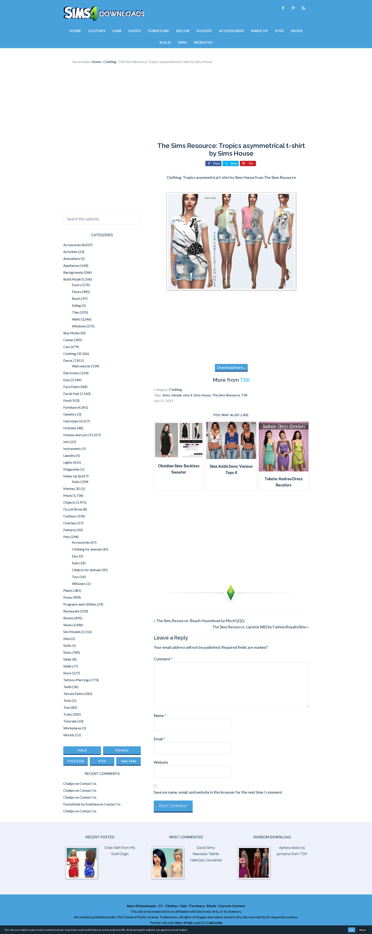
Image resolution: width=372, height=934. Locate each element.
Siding (76, 305)
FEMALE (122, 750)
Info (66, 442)
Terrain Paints (73, 694)
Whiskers (79, 583)
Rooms (68, 618)
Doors (76, 285)
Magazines (71, 469)
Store (67, 673)
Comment (163, 658)
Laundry (69, 455)
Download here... (231, 367)
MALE (82, 750)
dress (166, 395)
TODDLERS (75, 761)
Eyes (66, 380)
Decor (68, 360)
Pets (66, 537)
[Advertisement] (186, 103)
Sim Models (72, 632)
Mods (67, 495)
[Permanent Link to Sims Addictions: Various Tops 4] (231, 457)
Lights (67, 462)
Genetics (69, 414)
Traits (67, 714)
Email (159, 738)
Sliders (68, 666)
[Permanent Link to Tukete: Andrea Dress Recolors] (283, 470)
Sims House (202, 395)
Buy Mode (71, 333)
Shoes (67, 625)
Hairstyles (71, 421)
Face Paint (71, 387)
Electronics (71, 373)
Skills (67, 645)
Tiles (75, 312)
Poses (67, 597)
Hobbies (69, 428)
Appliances (71, 265)
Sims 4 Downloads (103, 13)
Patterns (69, 530)
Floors (76, 292)
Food (67, 400)
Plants (68, 590)
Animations (71, 258)
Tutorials (70, 721)
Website (161, 762)
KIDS (102, 761)
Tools (67, 700)
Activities (70, 252)
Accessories (72, 245)
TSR (245, 380)
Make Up (70, 476)
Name (160, 715)
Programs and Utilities (79, 604)
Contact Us (88, 783)
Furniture (70, 407)
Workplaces (72, 728)
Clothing (175, 389)
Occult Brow (72, 509)
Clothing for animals (87, 549)
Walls (76, 319)
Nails (76, 482)
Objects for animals (86, 570)
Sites (66, 638)
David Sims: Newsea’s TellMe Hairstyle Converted (206, 854)
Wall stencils (81, 366)
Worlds (68, 735)
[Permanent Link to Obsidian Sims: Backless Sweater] (179, 457)
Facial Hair (71, 393)
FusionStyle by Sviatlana (81, 804)
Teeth (67, 687)
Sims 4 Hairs (184, 922)
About (362, 929)
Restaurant (71, 611)
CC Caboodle (211, 922)
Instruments (72, 448)
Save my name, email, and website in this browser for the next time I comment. (218, 792)
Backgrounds (73, 272)
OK (351, 929)
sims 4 (187, 395)
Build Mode (72, 279)
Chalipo (69, 783)
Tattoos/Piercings (76, 680)
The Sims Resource (226, 395)
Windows (79, 326)
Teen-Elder (129, 761)
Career (68, 340)
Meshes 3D (71, 488)
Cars (66, 347)
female (177, 395)
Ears (75, 556)
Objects (69, 502)
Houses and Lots (75, 435)
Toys (75, 577)
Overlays (70, 523)
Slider (67, 659)
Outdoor (69, 516)
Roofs (76, 298)
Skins (67, 652)
